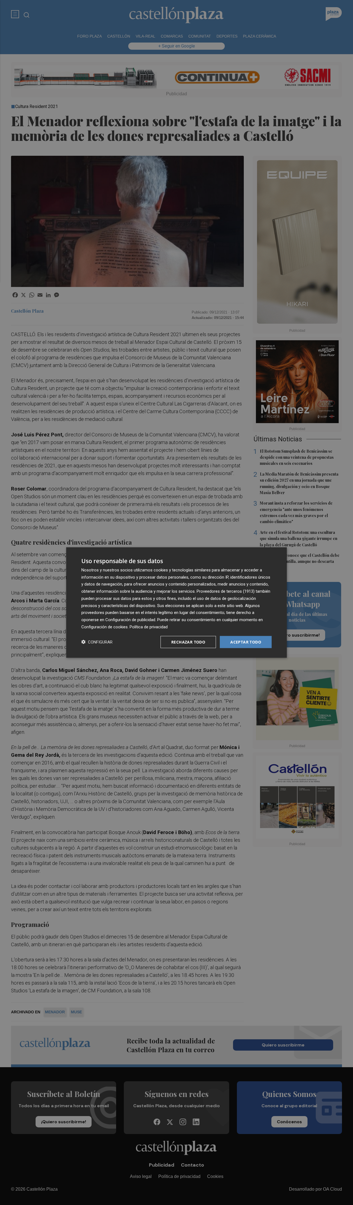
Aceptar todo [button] (245, 641)
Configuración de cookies (104, 626)
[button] (97, 642)
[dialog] (176, 602)
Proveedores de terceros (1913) (226, 591)
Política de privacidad (149, 626)
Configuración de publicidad (130, 619)
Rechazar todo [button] (188, 641)
